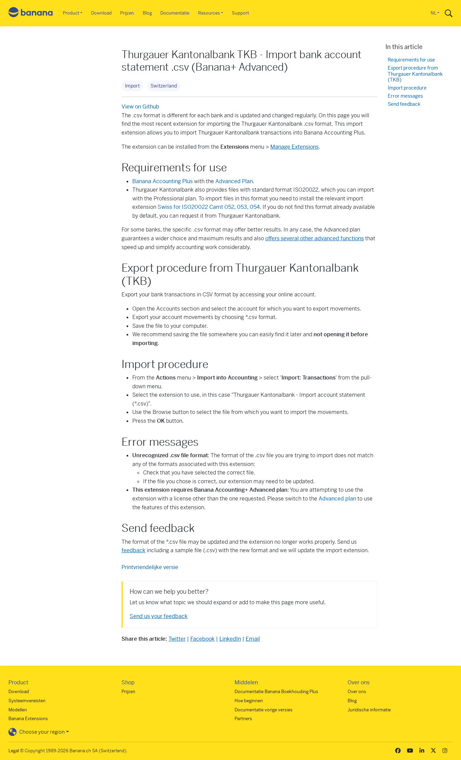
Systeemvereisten (27, 701)
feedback (133, 550)
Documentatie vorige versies (264, 710)
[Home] (30, 13)
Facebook (202, 638)
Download (101, 13)
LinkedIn (230, 638)
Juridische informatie (369, 710)
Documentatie (174, 13)
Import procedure (407, 88)
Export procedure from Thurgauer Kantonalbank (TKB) (415, 74)
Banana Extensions (28, 718)
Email (253, 638)
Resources (209, 13)
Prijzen (127, 13)
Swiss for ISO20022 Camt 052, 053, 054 (209, 207)
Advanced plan (337, 498)
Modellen (17, 710)
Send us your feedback (159, 616)
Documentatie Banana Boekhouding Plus (276, 691)
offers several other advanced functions (314, 238)
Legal (13, 751)
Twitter (177, 638)
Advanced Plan (234, 181)
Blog (147, 13)
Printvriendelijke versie (149, 567)
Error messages (405, 96)
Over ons (357, 691)
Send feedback (404, 104)
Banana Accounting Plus (162, 181)
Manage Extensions (294, 146)
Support (240, 13)
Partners (243, 718)
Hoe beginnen (249, 701)
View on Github (140, 106)
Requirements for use (411, 60)
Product (71, 13)
